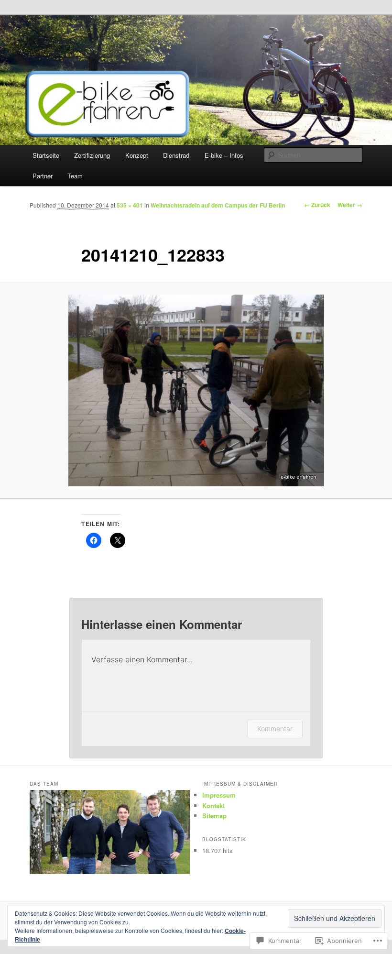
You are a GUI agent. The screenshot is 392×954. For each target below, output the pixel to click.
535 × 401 (130, 205)
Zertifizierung (92, 155)
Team (75, 175)
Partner (43, 175)
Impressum (219, 795)
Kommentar (275, 728)
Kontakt (213, 805)
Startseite (46, 155)
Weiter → (350, 204)
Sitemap (214, 815)
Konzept (136, 155)
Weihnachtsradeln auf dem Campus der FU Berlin (218, 205)
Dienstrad (176, 155)
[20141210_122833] (196, 390)
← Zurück (317, 204)
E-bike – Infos (224, 155)
